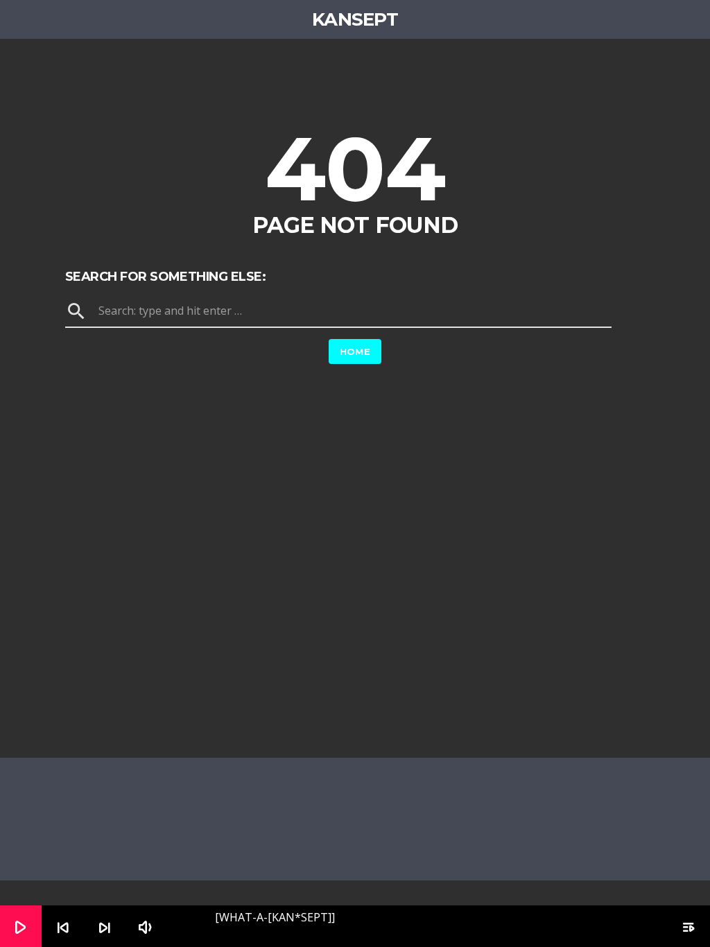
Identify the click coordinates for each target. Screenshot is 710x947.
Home (355, 351)
